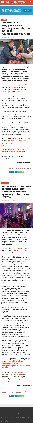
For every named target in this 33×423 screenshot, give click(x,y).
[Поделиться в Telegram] (14, 396)
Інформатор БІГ (22, 85)
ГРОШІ (29, 409)
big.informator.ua (10, 420)
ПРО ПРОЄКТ (24, 413)
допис (16, 87)
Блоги (20, 411)
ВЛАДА (23, 409)
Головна (4, 409)
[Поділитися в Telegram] (14, 171)
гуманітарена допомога (15, 168)
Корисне (27, 411)
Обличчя (10, 413)
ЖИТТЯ (17, 409)
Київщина (27, 168)
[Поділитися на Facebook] (10, 171)
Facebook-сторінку (16, 152)
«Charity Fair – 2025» (13, 391)
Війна (11, 409)
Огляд (17, 413)
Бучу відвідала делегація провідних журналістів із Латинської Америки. (15, 143)
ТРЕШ (6, 411)
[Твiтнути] (19, 171)
